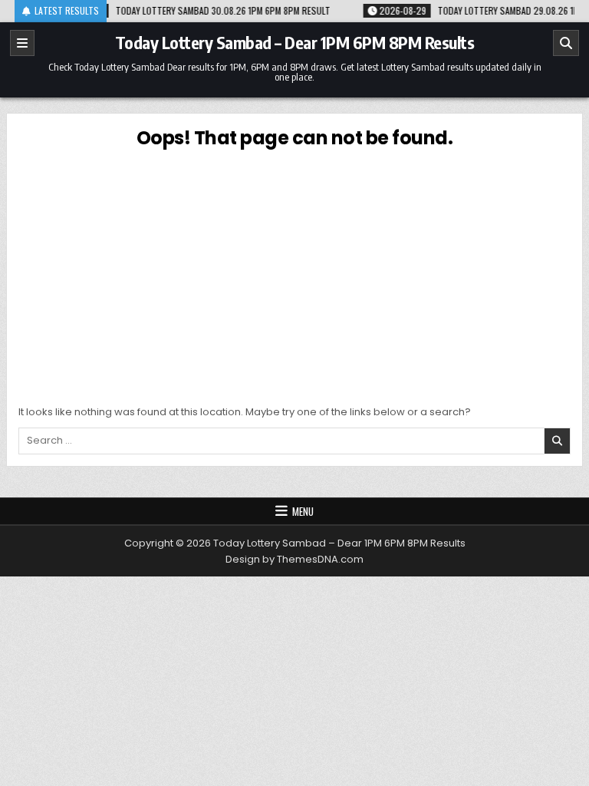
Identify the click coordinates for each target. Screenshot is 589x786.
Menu (303, 511)
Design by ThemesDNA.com (294, 559)
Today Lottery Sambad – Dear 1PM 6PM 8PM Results (295, 42)
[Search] (566, 43)
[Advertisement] (294, 274)
